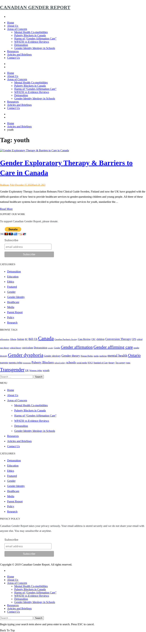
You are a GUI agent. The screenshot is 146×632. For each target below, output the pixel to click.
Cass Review (84, 339)
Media (10, 307)
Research (12, 322)
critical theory (15, 348)
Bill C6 (32, 339)
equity (50, 348)
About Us (12, 25)
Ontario (134, 355)
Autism (20, 339)
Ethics (10, 281)
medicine (103, 356)
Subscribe (11, 240)
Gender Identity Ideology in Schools (34, 48)
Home (10, 22)
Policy (12, 185)
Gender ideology (52, 356)
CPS (134, 339)
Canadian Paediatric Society (65, 339)
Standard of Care (100, 362)
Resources (13, 51)
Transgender (12, 369)
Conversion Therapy (118, 339)
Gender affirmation (77, 347)
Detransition (21, 44)
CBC (93, 339)
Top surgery (120, 362)
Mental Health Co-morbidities (31, 32)
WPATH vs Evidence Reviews (31, 41)
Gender (11, 291)
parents (4, 362)
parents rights (15, 362)
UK (27, 370)
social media (82, 362)
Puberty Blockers (43, 362)
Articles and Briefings (19, 54)
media (96, 356)
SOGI (90, 362)
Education (13, 276)
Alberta (13, 339)
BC (26, 339)
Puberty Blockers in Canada (30, 35)
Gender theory (70, 355)
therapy (111, 362)
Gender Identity (16, 297)
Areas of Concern (17, 28)
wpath (46, 370)
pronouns (27, 363)
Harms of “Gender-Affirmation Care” (35, 38)
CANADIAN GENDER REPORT (35, 7)
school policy (60, 363)
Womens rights (35, 370)
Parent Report (15, 312)
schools (71, 362)
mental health (117, 355)
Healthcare (4, 185)
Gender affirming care (113, 346)
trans (128, 362)
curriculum (27, 347)
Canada (46, 338)
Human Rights (87, 356)
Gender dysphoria (25, 355)
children (100, 339)
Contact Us (13, 57)
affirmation (4, 339)
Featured (12, 286)
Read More (6, 208)
